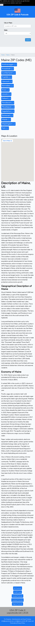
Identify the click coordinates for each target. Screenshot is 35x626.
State (5, 30)
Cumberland (8, 73)
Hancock (7, 81)
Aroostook (7, 68)
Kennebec (7, 85)
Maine (8, 55)
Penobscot (8, 102)
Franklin (6, 77)
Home (3, 55)
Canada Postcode (17, 596)
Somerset (7, 115)
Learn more (18, 3)
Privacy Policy (21, 623)
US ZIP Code (17, 592)
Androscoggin (9, 64)
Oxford (6, 98)
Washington (8, 124)
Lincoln (6, 94)
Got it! (1, 5)
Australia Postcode (17, 600)
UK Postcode (17, 588)
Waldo (6, 119)
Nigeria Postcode (17, 604)
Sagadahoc (8, 111)
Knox (5, 90)
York (5, 128)
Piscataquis (8, 107)
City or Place (8, 23)
